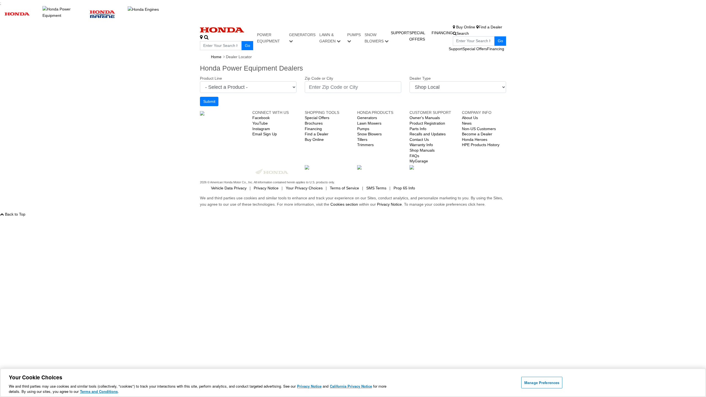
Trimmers (365, 145)
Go (247, 45)
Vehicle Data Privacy (229, 188)
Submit (209, 101)
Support (400, 33)
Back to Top (15, 214)
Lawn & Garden (328, 38)
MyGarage (419, 161)
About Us (470, 118)
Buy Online (314, 139)
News (467, 123)
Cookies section (344, 204)
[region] (353, 382)
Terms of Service (344, 188)
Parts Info (418, 129)
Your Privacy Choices (304, 188)
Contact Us (419, 139)
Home (216, 57)
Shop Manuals (422, 150)
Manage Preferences (541, 382)
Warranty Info (421, 145)
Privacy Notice (266, 188)
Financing (442, 33)
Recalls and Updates (428, 134)
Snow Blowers (375, 38)
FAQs (414, 156)
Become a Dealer (477, 134)
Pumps (354, 35)
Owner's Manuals (425, 118)
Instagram (261, 129)
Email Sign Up (264, 134)
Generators (302, 35)
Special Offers (474, 49)
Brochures (314, 123)
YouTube (260, 123)
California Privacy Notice (351, 386)
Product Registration (427, 123)
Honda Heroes (474, 139)
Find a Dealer (316, 134)
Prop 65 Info (404, 188)
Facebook (261, 118)
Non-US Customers (479, 129)
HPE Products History (480, 145)
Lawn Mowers (369, 123)
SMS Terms (376, 188)
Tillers (362, 139)
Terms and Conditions (99, 391)
